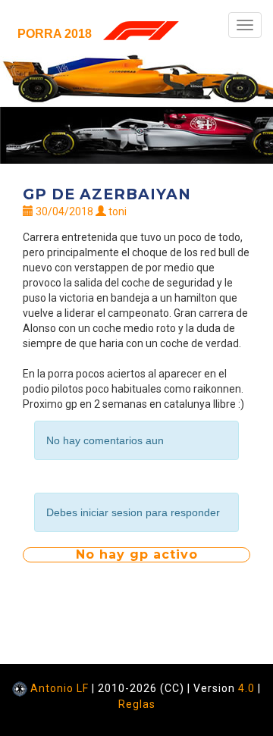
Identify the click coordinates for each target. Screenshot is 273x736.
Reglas (136, 704)
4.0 (246, 688)
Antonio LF (59, 688)
